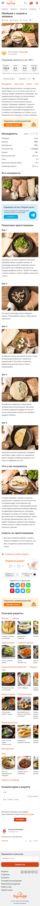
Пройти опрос (7, 890)
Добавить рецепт (13, 125)
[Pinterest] (12, 591)
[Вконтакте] (12, 585)
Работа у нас (6, 887)
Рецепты (14, 9)
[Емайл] (23, 591)
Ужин (4, 754)
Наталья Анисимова (15, 829)
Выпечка (23, 9)
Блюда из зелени (8, 643)
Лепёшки (32, 9)
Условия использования (11, 881)
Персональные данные (10, 884)
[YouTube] (36, 872)
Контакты (5, 878)
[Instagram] (32, 872)
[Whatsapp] (28, 585)
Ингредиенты (7, 84)
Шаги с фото (19, 84)
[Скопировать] (28, 591)
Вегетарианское (8, 749)
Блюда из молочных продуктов (14, 667)
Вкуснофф (24, 52)
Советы (29, 84)
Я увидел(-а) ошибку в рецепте (17, 554)
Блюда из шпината (26, 643)
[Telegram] (17, 585)
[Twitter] (17, 591)
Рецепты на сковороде (10, 780)
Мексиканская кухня (10, 722)
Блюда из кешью (25, 694)
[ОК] (23, 585)
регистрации (29, 814)
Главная (5, 9)
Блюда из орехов (8, 694)
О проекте (5, 875)
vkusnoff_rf (11, 217)
